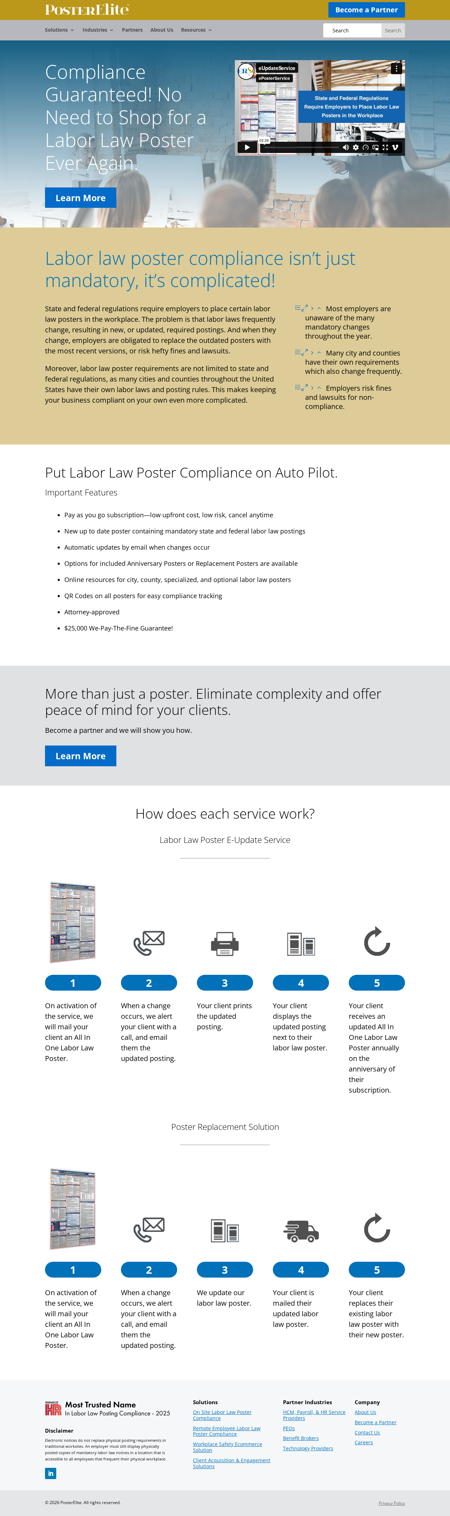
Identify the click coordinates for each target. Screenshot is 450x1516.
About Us (161, 30)
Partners (132, 30)
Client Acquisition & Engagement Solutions (231, 1464)
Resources (193, 30)
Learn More (81, 198)
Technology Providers (308, 1449)
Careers (364, 1443)
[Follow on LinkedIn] (50, 1473)
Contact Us (367, 1433)
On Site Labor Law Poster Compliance (222, 1415)
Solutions (56, 30)
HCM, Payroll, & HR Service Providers (314, 1415)
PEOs (289, 1429)
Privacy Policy (392, 1503)
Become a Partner (366, 9)
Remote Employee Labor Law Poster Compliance (227, 1432)
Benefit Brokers (301, 1438)
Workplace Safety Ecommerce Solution (227, 1447)
